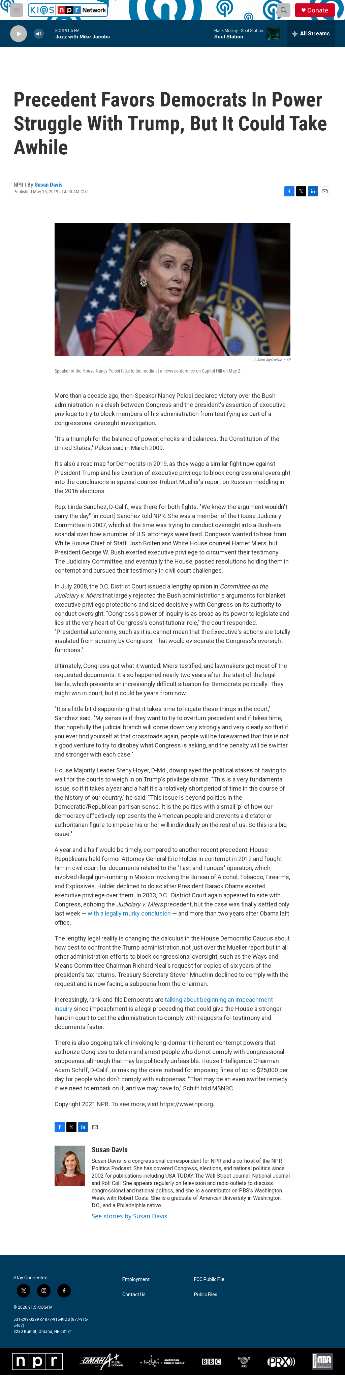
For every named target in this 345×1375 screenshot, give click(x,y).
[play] (18, 34)
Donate (317, 10)
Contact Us (134, 1294)
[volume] (38, 33)
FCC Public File (209, 1279)
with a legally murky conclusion (129, 913)
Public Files (205, 1294)
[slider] (50, 33)
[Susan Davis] (70, 1166)
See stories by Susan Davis (129, 1216)
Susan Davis (49, 184)
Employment (136, 1279)
